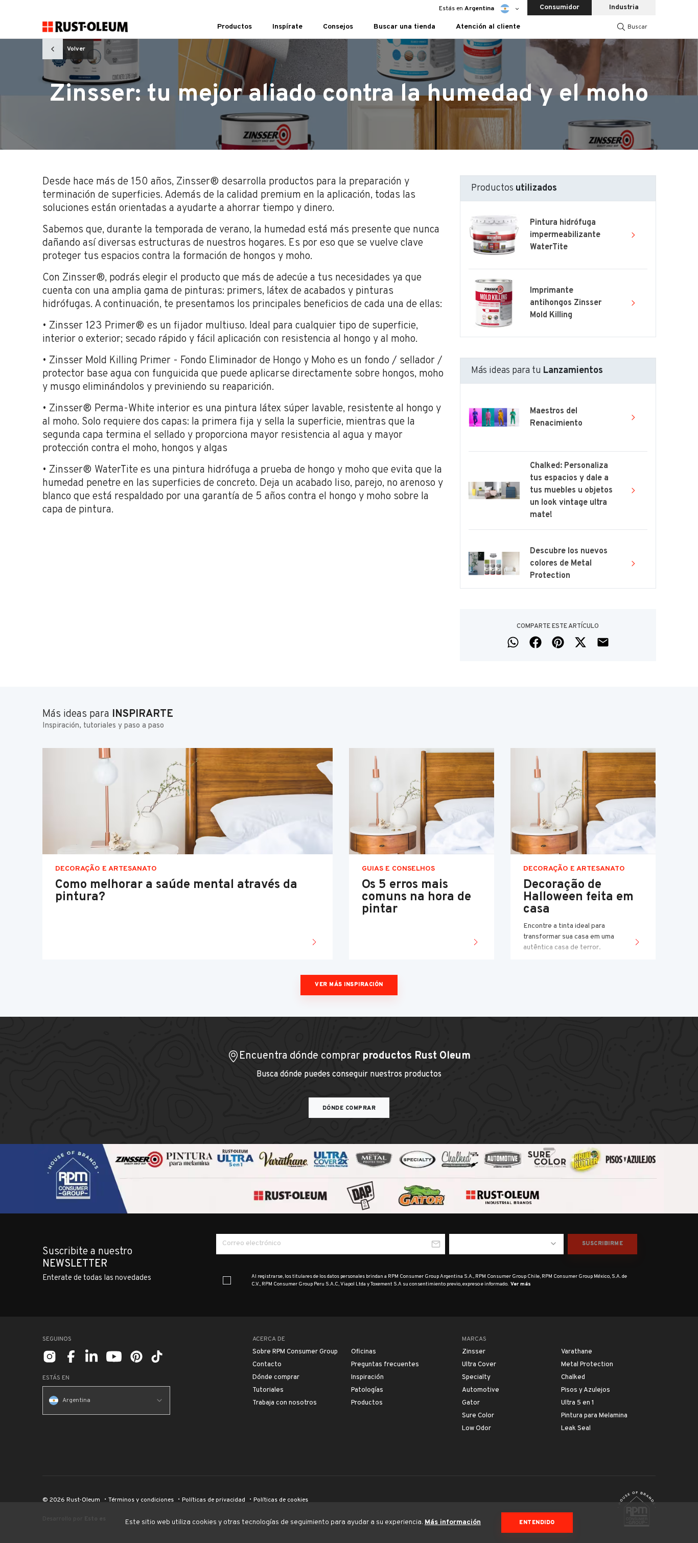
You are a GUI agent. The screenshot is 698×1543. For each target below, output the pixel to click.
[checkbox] (227, 1280)
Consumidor (559, 7)
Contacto (267, 1365)
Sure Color (478, 1416)
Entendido (537, 1522)
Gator (471, 1403)
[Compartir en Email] (603, 642)
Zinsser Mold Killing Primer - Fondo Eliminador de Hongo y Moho (190, 360)
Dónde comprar (349, 1108)
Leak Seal (576, 1428)
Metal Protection (587, 1365)
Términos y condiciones (141, 1500)
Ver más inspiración (349, 984)
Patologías (367, 1390)
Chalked (573, 1377)
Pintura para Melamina (594, 1416)
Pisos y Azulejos (585, 1390)
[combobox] (506, 1244)
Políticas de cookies (280, 1500)
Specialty (476, 1377)
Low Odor (476, 1428)
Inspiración (367, 1377)
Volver (76, 49)
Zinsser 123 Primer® (95, 326)
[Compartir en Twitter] (580, 642)
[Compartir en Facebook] (535, 642)
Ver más (520, 1284)
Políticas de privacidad (213, 1500)
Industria (624, 7)
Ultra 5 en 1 (577, 1403)
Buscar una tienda (404, 26)
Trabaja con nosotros (284, 1403)
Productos (367, 1403)
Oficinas (363, 1352)
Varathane (576, 1352)
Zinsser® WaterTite (93, 470)
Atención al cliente (488, 26)
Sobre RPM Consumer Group (295, 1352)
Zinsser (473, 1352)
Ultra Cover (479, 1365)
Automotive (480, 1390)
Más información (453, 1522)
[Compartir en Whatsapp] (513, 642)
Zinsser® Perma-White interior (119, 408)
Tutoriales (268, 1390)
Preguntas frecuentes (385, 1365)
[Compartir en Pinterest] (558, 642)
